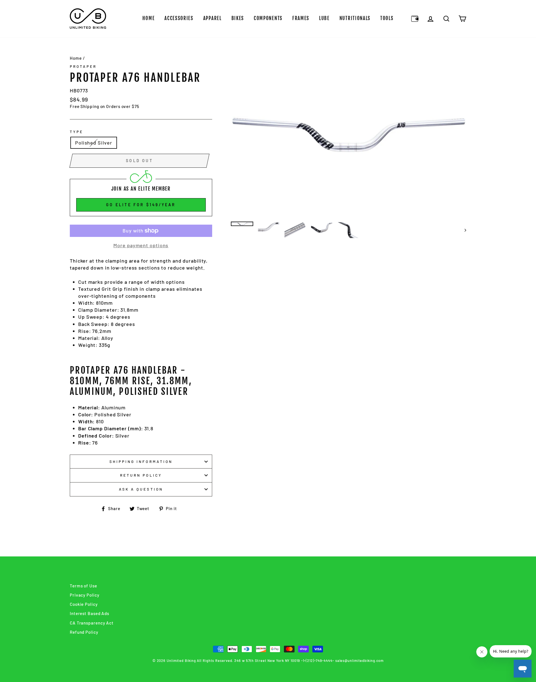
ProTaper (83, 66)
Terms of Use (83, 585)
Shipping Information (141, 461)
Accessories (178, 18)
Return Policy (141, 475)
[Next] (462, 230)
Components (268, 18)
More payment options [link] (140, 245)
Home (148, 18)
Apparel (212, 18)
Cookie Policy (84, 604)
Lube (324, 18)
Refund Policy (84, 632)
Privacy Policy (84, 594)
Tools (387, 18)
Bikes (237, 18)
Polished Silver (93, 143)
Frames (300, 18)
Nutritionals (354, 18)
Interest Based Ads (89, 613)
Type (76, 131)
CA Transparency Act (92, 622)
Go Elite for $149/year (141, 204)
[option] (348, 134)
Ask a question (141, 489)
